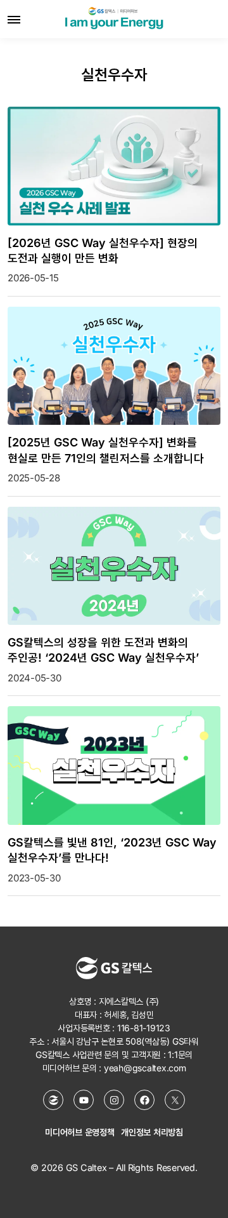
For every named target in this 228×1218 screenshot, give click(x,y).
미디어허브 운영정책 (80, 1132)
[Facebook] (144, 1100)
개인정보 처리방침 (152, 1132)
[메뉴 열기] (14, 19)
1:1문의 (180, 1054)
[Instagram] (114, 1100)
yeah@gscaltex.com (145, 1067)
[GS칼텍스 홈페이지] (53, 1100)
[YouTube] (83, 1100)
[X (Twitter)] (175, 1100)
